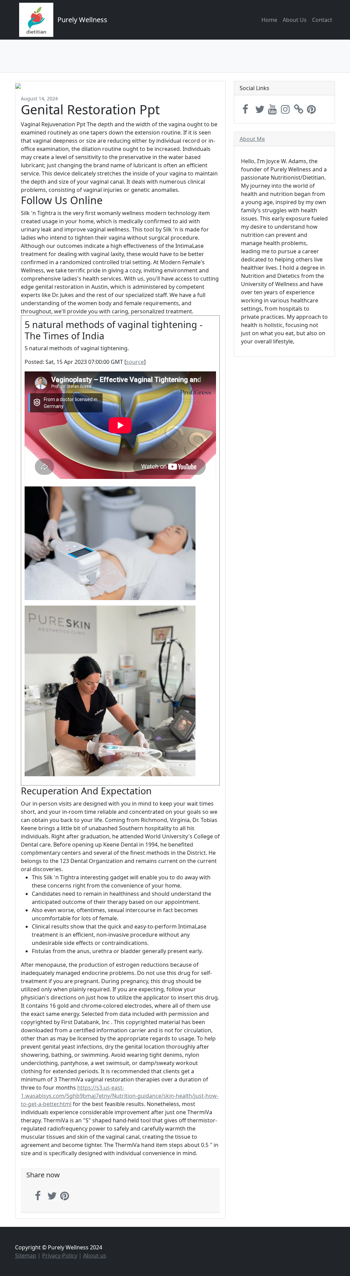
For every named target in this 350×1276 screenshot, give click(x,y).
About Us (295, 20)
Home (269, 20)
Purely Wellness (82, 19)
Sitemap (25, 1255)
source (135, 362)
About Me (252, 139)
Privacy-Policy (59, 1255)
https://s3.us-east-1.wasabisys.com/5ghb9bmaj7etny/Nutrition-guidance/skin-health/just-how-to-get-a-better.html (119, 1096)
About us (94, 1255)
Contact (322, 20)
